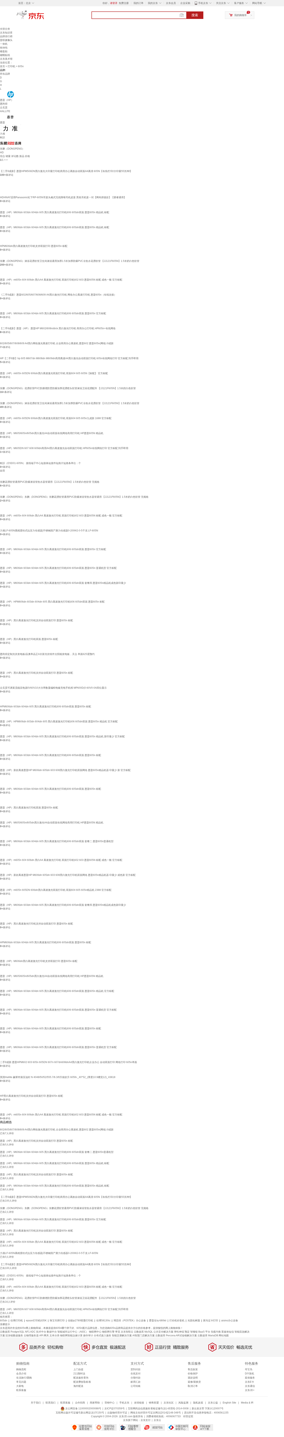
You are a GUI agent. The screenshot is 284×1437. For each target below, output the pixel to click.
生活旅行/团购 (24, 1377)
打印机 (11, 66)
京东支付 (146, 1420)
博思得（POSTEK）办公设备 (130, 1320)
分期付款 (136, 1377)
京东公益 (213, 1402)
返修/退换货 (194, 1381)
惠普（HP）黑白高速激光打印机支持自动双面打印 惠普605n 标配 (36, 620)
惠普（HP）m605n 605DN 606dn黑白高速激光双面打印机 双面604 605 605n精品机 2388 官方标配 (55, 890)
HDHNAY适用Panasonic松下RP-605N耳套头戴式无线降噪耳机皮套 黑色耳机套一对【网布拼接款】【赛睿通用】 (63, 197)
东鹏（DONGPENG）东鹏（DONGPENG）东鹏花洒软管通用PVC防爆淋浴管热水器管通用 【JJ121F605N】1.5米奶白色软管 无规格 (74, 496)
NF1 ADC (30, 1331)
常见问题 (21, 1381)
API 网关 (44, 1335)
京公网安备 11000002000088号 (83, 1408)
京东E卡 (249, 1381)
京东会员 (171, 3)
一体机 (3, 43)
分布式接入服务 (102, 1335)
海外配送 (78, 1386)
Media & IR (247, 1402)
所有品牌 (5, 73)
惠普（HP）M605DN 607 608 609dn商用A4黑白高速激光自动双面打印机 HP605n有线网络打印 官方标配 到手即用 (64, 448)
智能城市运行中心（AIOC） (72, 1331)
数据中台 (52, 1331)
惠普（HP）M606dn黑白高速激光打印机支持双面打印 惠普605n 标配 (38, 961)
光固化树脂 (194, 1320)
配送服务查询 (80, 1377)
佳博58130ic (103, 1320)
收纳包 (3, 47)
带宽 (117, 1331)
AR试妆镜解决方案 (186, 1335)
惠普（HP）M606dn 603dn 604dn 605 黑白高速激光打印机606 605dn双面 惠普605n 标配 (50, 755)
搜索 (194, 15)
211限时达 (79, 1373)
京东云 (157, 1420)
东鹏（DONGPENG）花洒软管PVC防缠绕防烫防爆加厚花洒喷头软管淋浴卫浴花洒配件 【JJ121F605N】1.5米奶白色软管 (68, 388)
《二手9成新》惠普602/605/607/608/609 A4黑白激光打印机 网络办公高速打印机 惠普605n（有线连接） (58, 294)
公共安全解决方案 (163, 1331)
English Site (229, 1402)
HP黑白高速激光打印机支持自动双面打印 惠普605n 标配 (31, 1095)
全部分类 (5, 28)
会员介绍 (21, 1373)
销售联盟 (154, 1402)
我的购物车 (240, 15)
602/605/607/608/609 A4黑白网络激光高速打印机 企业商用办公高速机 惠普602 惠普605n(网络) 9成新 (57, 343)
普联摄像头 (6, 40)
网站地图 (224, 1335)
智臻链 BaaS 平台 (200, 1331)
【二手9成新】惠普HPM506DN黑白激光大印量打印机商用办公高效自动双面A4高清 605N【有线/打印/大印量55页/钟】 (66, 171)
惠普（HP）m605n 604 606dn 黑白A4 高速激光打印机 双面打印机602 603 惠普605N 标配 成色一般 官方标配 (61, 279)
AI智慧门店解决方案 (143, 1335)
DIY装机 (249, 1373)
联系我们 (51, 1402)
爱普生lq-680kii (157, 1320)
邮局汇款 (136, 1381)
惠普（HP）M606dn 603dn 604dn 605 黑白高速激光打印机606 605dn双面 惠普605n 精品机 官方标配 (57, 991)
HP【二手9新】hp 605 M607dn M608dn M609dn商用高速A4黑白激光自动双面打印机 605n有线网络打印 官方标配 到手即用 (69, 358)
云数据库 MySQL (143, 1331)
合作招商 (80, 1402)
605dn (3, 1320)
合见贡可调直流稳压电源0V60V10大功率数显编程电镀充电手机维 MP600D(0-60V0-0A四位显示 (53, 687)
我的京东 (153, 3)
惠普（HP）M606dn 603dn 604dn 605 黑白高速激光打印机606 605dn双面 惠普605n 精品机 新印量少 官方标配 (62, 736)
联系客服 (21, 1390)
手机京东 (203, 3)
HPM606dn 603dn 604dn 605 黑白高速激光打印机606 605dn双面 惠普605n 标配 (45, 706)
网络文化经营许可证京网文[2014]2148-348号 (155, 1412)
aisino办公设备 (229, 1320)
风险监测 (183, 1402)
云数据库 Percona (165, 1335)
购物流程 (21, 1369)
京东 (44, 16)
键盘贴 (3, 51)
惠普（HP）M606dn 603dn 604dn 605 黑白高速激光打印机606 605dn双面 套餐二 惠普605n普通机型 (57, 841)
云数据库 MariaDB (208, 1335)
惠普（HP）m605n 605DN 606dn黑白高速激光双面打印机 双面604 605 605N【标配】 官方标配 (54, 373)
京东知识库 (6, 32)
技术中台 (41, 1331)
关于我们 (36, 1402)
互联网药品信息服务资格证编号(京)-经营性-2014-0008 (158, 1408)
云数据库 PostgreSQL (12, 1331)
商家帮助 (95, 1402)
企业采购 (185, 3)
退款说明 (193, 1377)
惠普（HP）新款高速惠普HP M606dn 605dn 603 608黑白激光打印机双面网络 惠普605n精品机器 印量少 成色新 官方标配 (68, 875)
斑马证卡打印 (210, 1320)
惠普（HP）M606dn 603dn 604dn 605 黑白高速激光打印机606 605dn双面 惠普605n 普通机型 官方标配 (58, 568)
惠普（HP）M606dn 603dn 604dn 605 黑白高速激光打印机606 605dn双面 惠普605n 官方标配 (53, 313)
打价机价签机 (176, 1320)
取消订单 (193, 1386)
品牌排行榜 (6, 36)
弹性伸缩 (179, 1331)
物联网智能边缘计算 (71, 1335)
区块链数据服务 (14, 1335)
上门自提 (78, 1369)
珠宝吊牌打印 (57, 1320)
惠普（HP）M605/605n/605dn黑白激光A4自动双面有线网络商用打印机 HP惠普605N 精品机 (51, 433)
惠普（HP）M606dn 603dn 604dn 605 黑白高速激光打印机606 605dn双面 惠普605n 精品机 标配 (54, 212)
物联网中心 (95, 1331)
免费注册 (124, 3)
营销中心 (110, 1402)
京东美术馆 (6, 58)
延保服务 (250, 1377)
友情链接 (139, 1402)
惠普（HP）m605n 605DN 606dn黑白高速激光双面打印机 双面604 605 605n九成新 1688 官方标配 (55, 418)
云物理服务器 (31, 1335)
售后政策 (193, 1369)
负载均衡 (216, 1331)
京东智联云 (127, 1331)
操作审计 (88, 1335)
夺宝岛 (248, 1369)
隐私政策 (198, 1402)
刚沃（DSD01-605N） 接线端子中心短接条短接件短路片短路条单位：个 (40, 463)
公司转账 (136, 1386)
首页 (2, 66)
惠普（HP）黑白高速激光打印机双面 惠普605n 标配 (29, 639)
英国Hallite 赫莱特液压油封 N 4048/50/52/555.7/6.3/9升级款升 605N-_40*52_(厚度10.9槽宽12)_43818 (57, 1077)
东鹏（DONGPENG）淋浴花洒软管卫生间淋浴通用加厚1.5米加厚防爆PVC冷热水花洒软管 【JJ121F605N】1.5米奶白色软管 (69, 261)
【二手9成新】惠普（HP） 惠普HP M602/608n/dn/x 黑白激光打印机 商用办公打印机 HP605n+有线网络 (58, 328)
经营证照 (188, 1416)
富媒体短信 (227, 1331)
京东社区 (169, 1402)
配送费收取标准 (82, 1381)
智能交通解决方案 (122, 1335)
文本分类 (54, 1335)
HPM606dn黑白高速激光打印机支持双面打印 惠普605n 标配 (33, 246)
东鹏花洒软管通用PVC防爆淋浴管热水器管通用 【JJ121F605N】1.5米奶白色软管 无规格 (49, 481)
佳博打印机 (16, 1320)
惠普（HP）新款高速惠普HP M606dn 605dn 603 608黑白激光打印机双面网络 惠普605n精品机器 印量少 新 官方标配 (65, 770)
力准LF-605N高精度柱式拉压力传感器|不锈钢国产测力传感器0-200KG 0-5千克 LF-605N (49, 530)
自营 (2, 470)
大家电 (20, 1386)
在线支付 (136, 1373)
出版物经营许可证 (117, 1412)
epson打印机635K (36, 1320)
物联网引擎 (108, 1331)
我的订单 (138, 3)
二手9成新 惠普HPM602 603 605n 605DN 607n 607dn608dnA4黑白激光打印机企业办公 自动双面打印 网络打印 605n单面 (68, 1062)
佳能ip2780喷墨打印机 (80, 1320)
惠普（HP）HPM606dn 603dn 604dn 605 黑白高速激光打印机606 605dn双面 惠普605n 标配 (52, 601)
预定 (187, 1331)
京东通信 (250, 1386)
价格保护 (193, 1373)
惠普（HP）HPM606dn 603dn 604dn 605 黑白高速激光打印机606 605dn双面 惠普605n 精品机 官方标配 (59, 721)
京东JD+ (249, 1390)
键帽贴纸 (5, 55)
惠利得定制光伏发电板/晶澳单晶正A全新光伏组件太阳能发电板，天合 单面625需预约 (47, 654)
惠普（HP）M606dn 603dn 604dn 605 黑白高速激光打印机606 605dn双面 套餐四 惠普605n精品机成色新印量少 (63, 583)
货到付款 (136, 1369)
